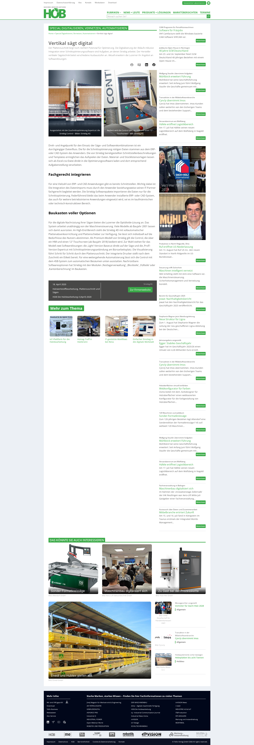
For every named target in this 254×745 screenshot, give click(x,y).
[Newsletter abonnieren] (53, 723)
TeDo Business (52, 709)
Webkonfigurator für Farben (174, 388)
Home (51, 33)
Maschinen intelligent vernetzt (176, 270)
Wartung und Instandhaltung (187, 719)
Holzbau (180, 661)
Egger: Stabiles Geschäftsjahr (175, 343)
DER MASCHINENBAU (139, 702)
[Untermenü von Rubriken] (120, 12)
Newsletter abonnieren (194, 3)
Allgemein (181, 609)
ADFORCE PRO (92, 712)
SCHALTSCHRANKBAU (139, 726)
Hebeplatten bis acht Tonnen (189, 657)
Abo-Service (51, 716)
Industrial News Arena (139, 716)
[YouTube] (58, 723)
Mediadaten (51, 712)
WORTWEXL (180, 723)
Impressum (51, 742)
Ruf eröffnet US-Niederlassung (176, 246)
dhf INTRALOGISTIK (94, 706)
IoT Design (135, 723)
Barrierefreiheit (84, 742)
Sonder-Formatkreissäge (173, 416)
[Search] (208, 16)
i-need (178, 706)
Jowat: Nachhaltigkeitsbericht (175, 298)
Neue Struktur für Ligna (172, 319)
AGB (72, 742)
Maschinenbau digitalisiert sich (176, 488)
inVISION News (181, 702)
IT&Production (181, 712)
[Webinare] (64, 723)
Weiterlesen (201, 40)
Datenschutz (63, 742)
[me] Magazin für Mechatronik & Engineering (104, 702)
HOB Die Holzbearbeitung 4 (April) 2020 (72, 296)
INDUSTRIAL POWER (94, 719)
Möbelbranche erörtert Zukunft (176, 512)
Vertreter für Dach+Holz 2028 (189, 606)
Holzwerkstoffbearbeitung (65, 289)
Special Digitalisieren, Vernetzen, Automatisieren (88, 28)
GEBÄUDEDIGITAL (93, 709)
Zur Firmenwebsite (140, 289)
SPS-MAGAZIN (181, 716)
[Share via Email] (139, 64)
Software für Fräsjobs (171, 30)
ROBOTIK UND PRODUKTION (98, 726)
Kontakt (122, 742)
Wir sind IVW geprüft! (55, 702)
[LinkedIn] (48, 722)
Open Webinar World (95, 723)
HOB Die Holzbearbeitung (141, 709)
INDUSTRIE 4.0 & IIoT (183, 709)
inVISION (134, 719)
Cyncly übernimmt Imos (172, 100)
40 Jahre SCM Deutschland (173, 50)
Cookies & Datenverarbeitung (104, 742)
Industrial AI (91, 716)
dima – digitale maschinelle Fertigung (145, 706)
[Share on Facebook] (153, 64)
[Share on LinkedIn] (146, 64)
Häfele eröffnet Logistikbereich (176, 124)
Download (51, 706)
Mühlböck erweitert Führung (175, 76)
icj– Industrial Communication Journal (145, 712)
